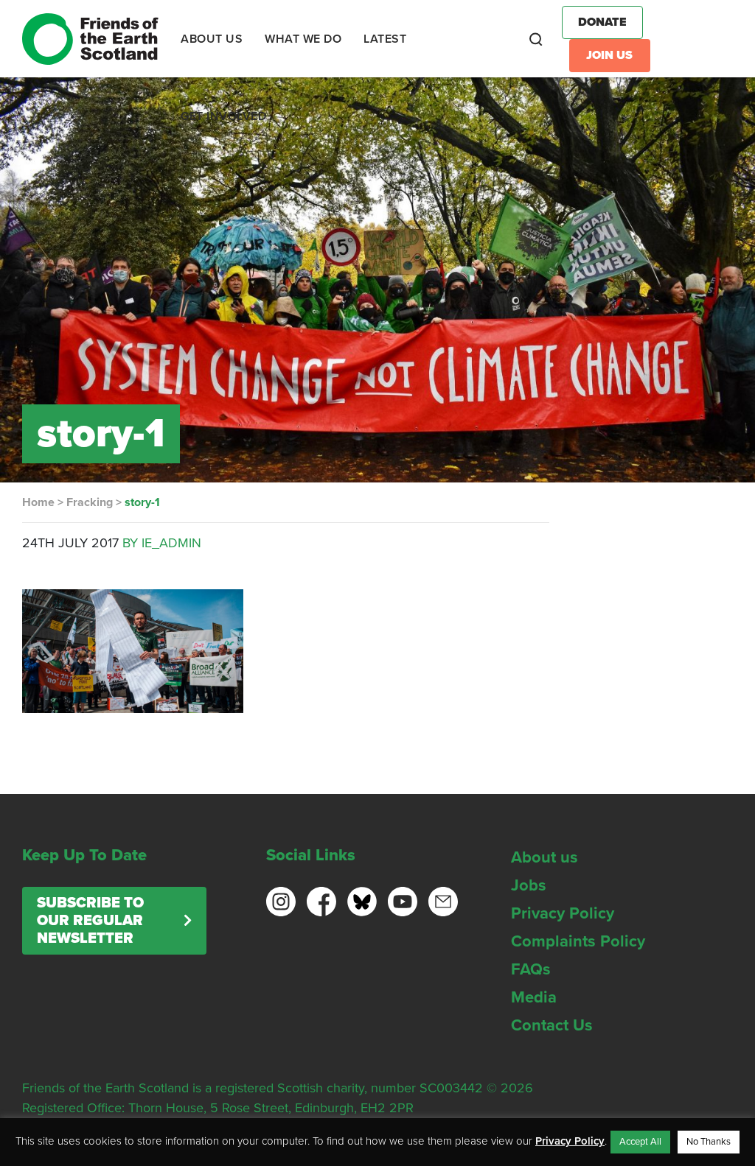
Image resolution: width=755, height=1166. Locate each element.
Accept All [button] (640, 1142)
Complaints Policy (578, 941)
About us (544, 857)
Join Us (609, 55)
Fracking (89, 502)
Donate (602, 22)
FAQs (531, 969)
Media (534, 997)
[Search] (536, 39)
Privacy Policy (562, 913)
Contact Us (552, 1025)
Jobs (528, 885)
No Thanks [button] (708, 1142)
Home (38, 502)
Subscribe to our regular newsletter (90, 920)
